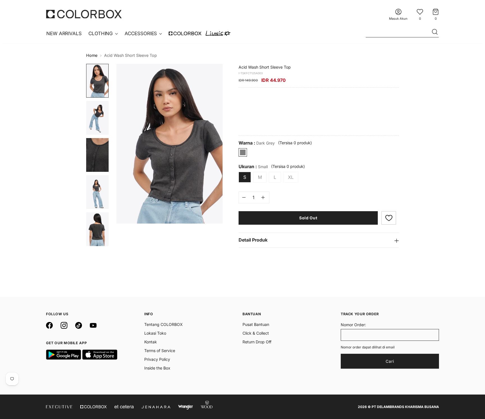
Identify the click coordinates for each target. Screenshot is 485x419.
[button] (388, 218)
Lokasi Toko (155, 333)
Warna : (257, 143)
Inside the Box (157, 368)
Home (91, 55)
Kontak (150, 341)
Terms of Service (159, 350)
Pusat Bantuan (255, 324)
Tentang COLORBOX (163, 324)
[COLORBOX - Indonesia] (84, 14)
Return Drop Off (256, 341)
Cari (390, 361)
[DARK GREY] (243, 152)
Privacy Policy (157, 359)
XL (291, 177)
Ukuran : (253, 166)
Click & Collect (255, 333)
